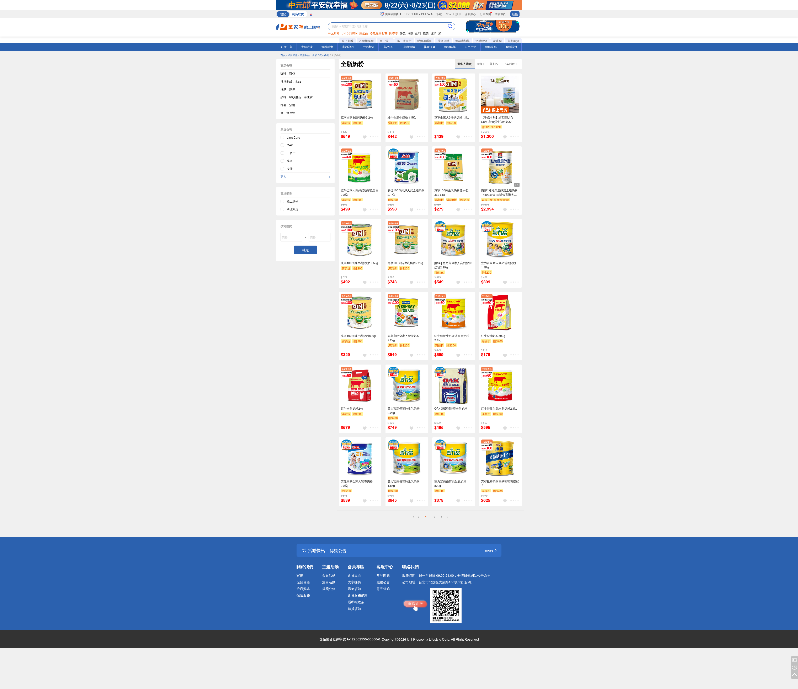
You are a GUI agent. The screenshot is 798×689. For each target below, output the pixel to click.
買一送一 (385, 41)
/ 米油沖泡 (292, 55)
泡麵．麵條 (288, 89)
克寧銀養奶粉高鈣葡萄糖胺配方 (500, 483)
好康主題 (286, 47)
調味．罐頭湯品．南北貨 (297, 97)
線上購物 (292, 201)
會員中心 (470, 14)
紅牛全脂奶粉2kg (352, 408)
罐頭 (433, 33)
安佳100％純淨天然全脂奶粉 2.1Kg (406, 192)
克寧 (290, 161)
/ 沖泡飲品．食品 (307, 55)
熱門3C (388, 47)
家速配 (497, 41)
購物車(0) (500, 14)
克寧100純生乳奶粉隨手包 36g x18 (451, 192)
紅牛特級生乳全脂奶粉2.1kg (499, 408)
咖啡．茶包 (288, 73)
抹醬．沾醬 (288, 105)
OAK (290, 145)
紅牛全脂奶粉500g (493, 336)
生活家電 (368, 47)
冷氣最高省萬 (378, 33)
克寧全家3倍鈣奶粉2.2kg (357, 117)
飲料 (418, 33)
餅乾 (403, 33)
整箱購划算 (462, 41)
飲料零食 (327, 47)
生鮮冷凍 (307, 47)
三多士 (291, 153)
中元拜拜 (334, 33)
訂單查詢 (485, 14)
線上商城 (347, 41)
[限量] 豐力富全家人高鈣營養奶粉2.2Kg (453, 265)
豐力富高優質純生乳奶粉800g (450, 483)
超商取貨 (513, 41)
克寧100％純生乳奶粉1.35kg (359, 263)
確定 (305, 249)
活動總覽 (481, 41)
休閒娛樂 (450, 47)
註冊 (458, 14)
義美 (426, 33)
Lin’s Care (293, 137)
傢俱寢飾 (491, 47)
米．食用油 (288, 113)
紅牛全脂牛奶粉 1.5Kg (402, 117)
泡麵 (410, 33)
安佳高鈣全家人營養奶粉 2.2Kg (357, 483)
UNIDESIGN (349, 33)
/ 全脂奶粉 (335, 55)
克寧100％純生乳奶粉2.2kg (405, 263)
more (489, 550)
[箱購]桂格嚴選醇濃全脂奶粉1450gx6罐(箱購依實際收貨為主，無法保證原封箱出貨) (499, 192)
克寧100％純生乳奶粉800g (358, 336)
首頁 (283, 55)
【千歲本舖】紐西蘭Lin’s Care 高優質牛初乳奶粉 (497, 119)
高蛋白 (363, 33)
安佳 (290, 168)
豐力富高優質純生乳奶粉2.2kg (404, 410)
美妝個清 (409, 47)
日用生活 (470, 47)
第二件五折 (404, 41)
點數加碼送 (424, 41)
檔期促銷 (443, 41)
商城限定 (292, 209)
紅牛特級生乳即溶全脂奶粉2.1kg (451, 338)
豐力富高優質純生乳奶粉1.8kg (404, 483)
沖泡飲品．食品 (291, 81)
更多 (305, 176)
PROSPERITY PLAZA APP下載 (422, 14)
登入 (448, 14)
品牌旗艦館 (366, 41)
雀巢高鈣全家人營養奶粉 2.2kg (404, 338)
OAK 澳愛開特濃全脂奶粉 (450, 408)
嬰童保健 (429, 47)
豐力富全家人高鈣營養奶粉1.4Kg (498, 265)
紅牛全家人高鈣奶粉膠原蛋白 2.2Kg (360, 192)
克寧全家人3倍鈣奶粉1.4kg (451, 117)
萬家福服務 (391, 14)
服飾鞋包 (511, 47)
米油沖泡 (348, 47)
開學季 (393, 33)
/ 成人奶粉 (323, 55)
